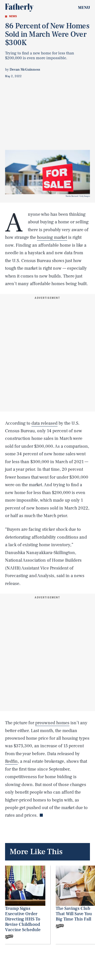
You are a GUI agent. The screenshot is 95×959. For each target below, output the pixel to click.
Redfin (11, 761)
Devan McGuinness (25, 69)
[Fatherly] (19, 8)
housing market (52, 237)
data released (44, 423)
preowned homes (52, 723)
